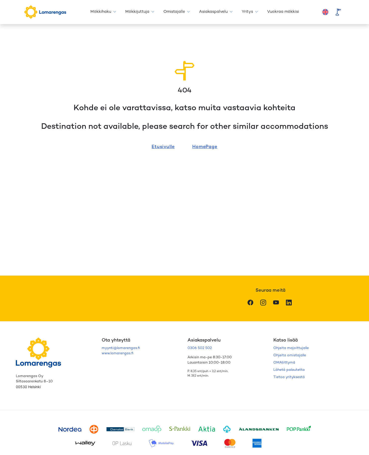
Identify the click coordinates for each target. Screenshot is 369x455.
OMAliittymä (284, 363)
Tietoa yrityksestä (289, 377)
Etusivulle (163, 147)
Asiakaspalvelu (213, 12)
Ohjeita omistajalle (289, 355)
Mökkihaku (100, 12)
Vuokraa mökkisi (283, 12)
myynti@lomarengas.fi (121, 348)
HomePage (204, 147)
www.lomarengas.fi (117, 353)
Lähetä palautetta (289, 370)
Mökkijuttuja (137, 12)
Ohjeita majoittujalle (291, 348)
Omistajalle (174, 12)
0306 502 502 (200, 348)
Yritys (247, 12)
